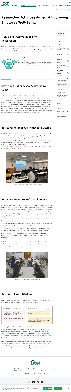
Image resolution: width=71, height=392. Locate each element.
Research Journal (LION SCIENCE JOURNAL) (62, 112)
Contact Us (28, 373)
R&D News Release (61, 116)
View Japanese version (62, 10)
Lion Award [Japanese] (63, 78)
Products (6, 368)
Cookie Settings (48, 388)
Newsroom (64, 368)
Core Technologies (61, 44)
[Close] (68, 388)
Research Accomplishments (61, 104)
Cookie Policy (9, 389)
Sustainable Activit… (21, 9)
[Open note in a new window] (37, 382)
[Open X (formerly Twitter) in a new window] (28, 382)
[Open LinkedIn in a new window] (42, 382)
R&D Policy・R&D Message (61, 40)
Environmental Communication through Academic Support (63, 91)
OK (58, 388)
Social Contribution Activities (62, 81)
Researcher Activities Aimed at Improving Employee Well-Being (62, 86)
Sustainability (31, 368)
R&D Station (60, 108)
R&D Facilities (60, 100)
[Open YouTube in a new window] (33, 382)
